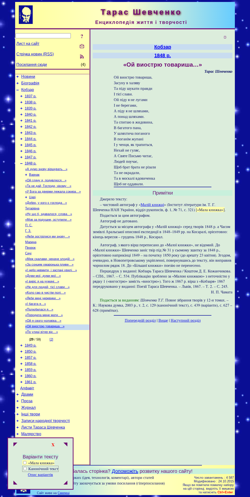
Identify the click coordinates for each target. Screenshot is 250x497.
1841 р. (30, 121)
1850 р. (30, 351)
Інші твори (30, 414)
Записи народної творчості (45, 421)
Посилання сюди (31, 64)
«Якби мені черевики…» (43, 298)
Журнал (28, 407)
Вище (163, 320)
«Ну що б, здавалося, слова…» (48, 214)
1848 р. (30, 163)
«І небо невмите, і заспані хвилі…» (51, 270)
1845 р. (30, 145)
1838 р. (30, 102)
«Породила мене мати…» (44, 315)
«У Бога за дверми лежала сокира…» (53, 191)
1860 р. (30, 376)
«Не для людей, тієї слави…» (47, 287)
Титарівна (32, 208)
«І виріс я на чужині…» (42, 281)
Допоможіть (125, 471)
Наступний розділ (186, 320)
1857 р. (30, 358)
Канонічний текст (43, 468)
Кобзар (27, 90)
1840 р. (30, 114)
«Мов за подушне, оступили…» (48, 219)
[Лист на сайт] (82, 46)
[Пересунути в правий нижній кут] (65, 483)
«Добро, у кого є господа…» (46, 203)
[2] (51, 339)
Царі (32, 197)
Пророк (30, 247)
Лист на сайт (27, 43)
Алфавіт (27, 388)
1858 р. (30, 364)
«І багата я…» (35, 304)
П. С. (28, 225)
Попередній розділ (140, 320)
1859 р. (30, 370)
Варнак (34, 174)
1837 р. (30, 96)
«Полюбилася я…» (39, 309)
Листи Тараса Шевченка (43, 427)
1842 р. (30, 127)
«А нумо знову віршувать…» (46, 169)
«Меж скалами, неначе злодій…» (49, 259)
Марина (30, 242)
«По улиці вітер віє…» (41, 332)
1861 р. (30, 382)
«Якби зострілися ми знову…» (47, 236)
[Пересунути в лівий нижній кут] (15, 483)
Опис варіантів (40, 474)
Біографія (30, 83)
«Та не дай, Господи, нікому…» (48, 186)
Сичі (28, 253)
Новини (28, 76)
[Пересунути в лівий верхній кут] (15, 445)
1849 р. (30, 345)
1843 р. (30, 133)
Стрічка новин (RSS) (35, 54)
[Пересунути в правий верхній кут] (65, 445)
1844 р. (30, 139)
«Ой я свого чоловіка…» (43, 320)
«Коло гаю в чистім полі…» (45, 292)
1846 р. (30, 151)
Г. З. (28, 231)
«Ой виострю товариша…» (44, 326)
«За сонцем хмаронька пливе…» (49, 264)
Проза (26, 401)
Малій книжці (152, 204)
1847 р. (30, 157)
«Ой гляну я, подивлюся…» (45, 180)
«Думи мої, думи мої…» (43, 276)
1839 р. (30, 108)
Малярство (31, 434)
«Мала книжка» (40, 462)
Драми (27, 394)
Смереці (64, 493)
